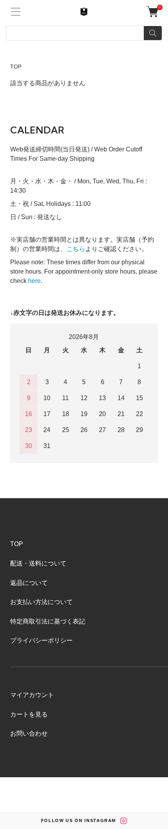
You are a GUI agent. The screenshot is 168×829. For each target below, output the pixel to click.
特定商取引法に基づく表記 (47, 621)
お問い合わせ (29, 733)
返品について (29, 583)
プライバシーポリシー (41, 640)
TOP (15, 66)
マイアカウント (32, 695)
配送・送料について (38, 563)
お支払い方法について (41, 602)
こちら (75, 249)
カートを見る (29, 714)
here (34, 281)
